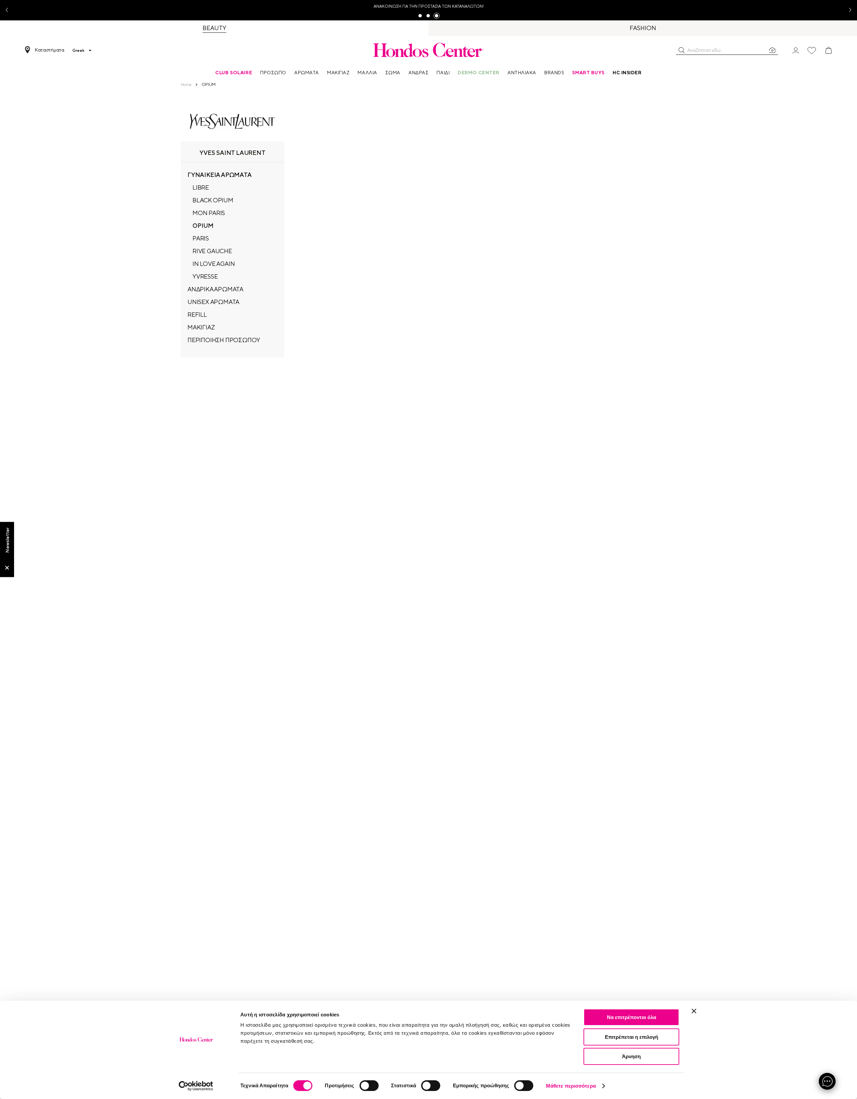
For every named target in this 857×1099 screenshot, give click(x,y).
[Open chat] (827, 1081)
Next (847, 10)
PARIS (200, 238)
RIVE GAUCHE (212, 251)
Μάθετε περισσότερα (571, 1086)
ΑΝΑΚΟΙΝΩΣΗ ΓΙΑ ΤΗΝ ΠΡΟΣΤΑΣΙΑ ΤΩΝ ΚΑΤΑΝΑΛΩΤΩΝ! (429, 6)
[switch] (369, 1085)
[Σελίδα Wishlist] (811, 50)
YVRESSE (205, 276)
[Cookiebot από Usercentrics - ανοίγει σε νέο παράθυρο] (196, 1086)
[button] (682, 50)
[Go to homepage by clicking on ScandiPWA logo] (428, 49)
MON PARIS (208, 212)
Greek (78, 50)
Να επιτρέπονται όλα (631, 1017)
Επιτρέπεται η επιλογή (631, 1037)
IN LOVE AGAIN (213, 263)
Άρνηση (631, 1056)
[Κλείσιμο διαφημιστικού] (694, 1011)
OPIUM (203, 225)
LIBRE (200, 187)
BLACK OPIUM (212, 200)
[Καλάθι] (828, 50)
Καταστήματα (49, 50)
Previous (9, 10)
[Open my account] (795, 50)
